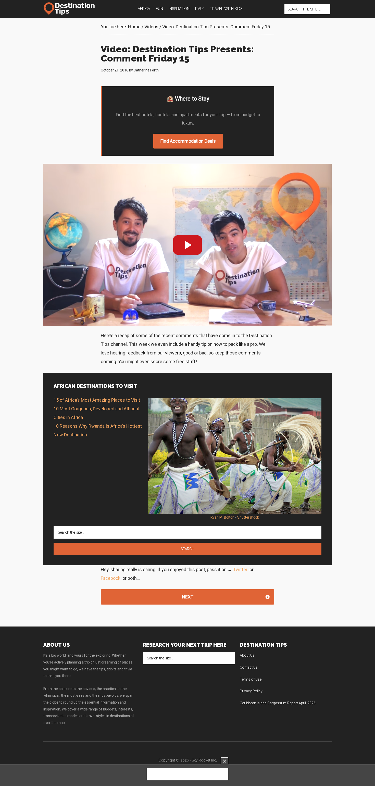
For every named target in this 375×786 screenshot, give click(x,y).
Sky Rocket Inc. (204, 760)
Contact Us (249, 667)
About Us (247, 655)
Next (187, 596)
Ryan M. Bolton (222, 517)
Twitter (240, 569)
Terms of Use (250, 679)
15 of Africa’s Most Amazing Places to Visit (97, 400)
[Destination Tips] (69, 8)
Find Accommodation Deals (188, 141)
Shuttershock (248, 517)
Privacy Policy (251, 691)
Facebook (110, 578)
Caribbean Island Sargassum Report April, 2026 (278, 703)
